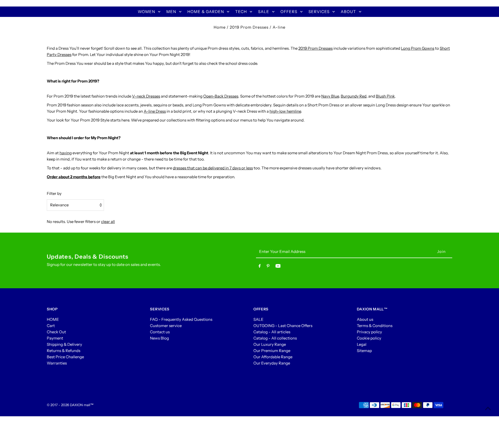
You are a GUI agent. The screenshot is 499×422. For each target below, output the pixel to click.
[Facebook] (260, 267)
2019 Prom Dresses (249, 27)
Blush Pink (385, 96)
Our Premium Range (271, 350)
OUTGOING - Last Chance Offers (282, 325)
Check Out (56, 331)
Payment (55, 338)
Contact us (160, 331)
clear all (108, 221)
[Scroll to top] (488, 408)
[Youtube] (278, 267)
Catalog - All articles (271, 331)
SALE (258, 319)
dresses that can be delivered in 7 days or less (213, 167)
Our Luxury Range (269, 344)
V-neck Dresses (146, 96)
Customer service (166, 325)
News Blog (159, 338)
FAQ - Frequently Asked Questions (181, 319)
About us (365, 319)
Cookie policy (369, 338)
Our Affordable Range (272, 356)
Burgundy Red (353, 96)
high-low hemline (285, 111)
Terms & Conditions (374, 325)
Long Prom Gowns (417, 48)
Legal (361, 344)
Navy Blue (330, 96)
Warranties (57, 363)
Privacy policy (369, 331)
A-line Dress (155, 111)
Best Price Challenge (65, 356)
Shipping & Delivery (64, 344)
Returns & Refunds (63, 350)
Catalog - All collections (275, 338)
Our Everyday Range (271, 363)
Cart (51, 325)
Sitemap (364, 350)
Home (220, 27)
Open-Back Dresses (220, 96)
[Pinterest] (268, 267)
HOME (53, 319)
